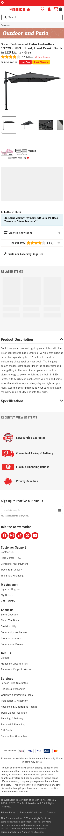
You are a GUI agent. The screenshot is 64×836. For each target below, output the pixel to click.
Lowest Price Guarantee (14, 683)
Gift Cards (6, 730)
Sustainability (8, 626)
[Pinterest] (27, 535)
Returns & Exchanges (13, 689)
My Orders (6, 595)
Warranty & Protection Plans (17, 694)
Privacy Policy (8, 812)
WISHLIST (42, 9)
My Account (9, 585)
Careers (5, 657)
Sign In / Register (11, 589)
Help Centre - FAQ (11, 557)
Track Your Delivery (12, 569)
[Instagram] (12, 535)
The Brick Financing (12, 575)
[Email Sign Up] (59, 510)
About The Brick (10, 620)
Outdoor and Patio (25, 33)
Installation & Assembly (14, 700)
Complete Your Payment (14, 563)
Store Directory (9, 614)
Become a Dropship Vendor (16, 669)
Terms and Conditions (31, 812)
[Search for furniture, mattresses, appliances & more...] (5, 17)
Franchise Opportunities (14, 663)
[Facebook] (4, 535)
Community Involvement (14, 632)
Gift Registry (8, 600)
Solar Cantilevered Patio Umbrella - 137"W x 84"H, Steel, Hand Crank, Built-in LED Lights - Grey (31, 48)
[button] (32, 3)
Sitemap (51, 812)
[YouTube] (35, 535)
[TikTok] (19, 535)
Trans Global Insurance (14, 712)
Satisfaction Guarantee (14, 736)
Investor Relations (11, 638)
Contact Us (7, 552)
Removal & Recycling (13, 724)
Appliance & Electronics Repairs (19, 706)
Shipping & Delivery (12, 718)
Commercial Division (12, 644)
